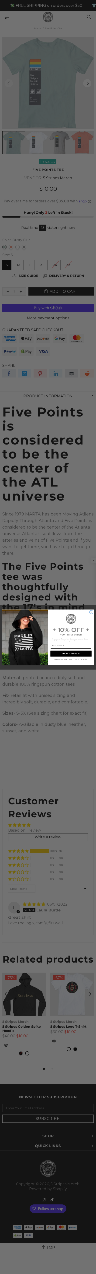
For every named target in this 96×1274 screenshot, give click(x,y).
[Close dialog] (91, 612)
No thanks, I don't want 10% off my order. (71, 659)
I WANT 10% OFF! (71, 653)
